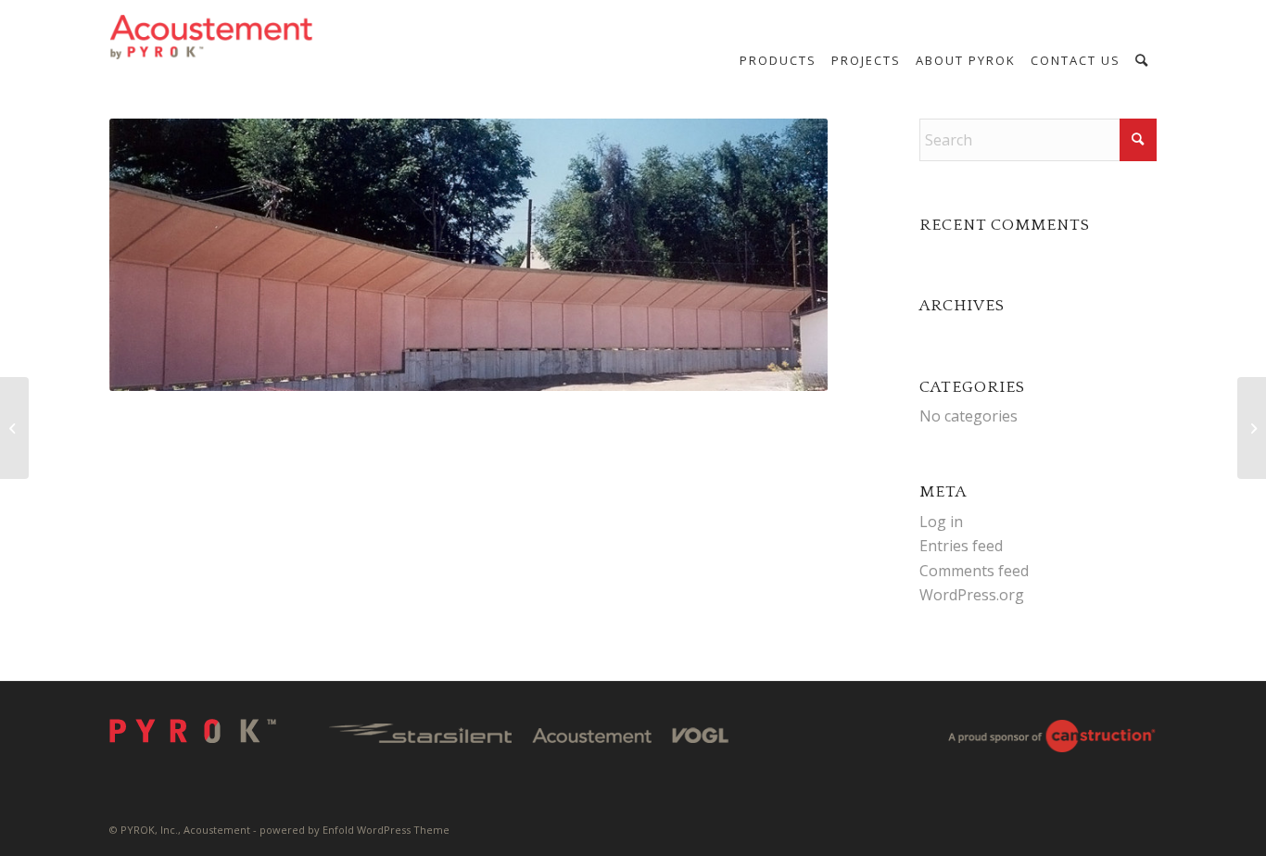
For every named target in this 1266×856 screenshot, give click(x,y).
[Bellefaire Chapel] (1251, 428)
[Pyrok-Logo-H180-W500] (212, 37)
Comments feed (974, 570)
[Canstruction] (1051, 739)
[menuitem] (778, 60)
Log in (941, 521)
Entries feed (961, 545)
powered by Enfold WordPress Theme (354, 830)
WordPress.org (971, 595)
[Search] (1142, 60)
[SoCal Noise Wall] (14, 428)
